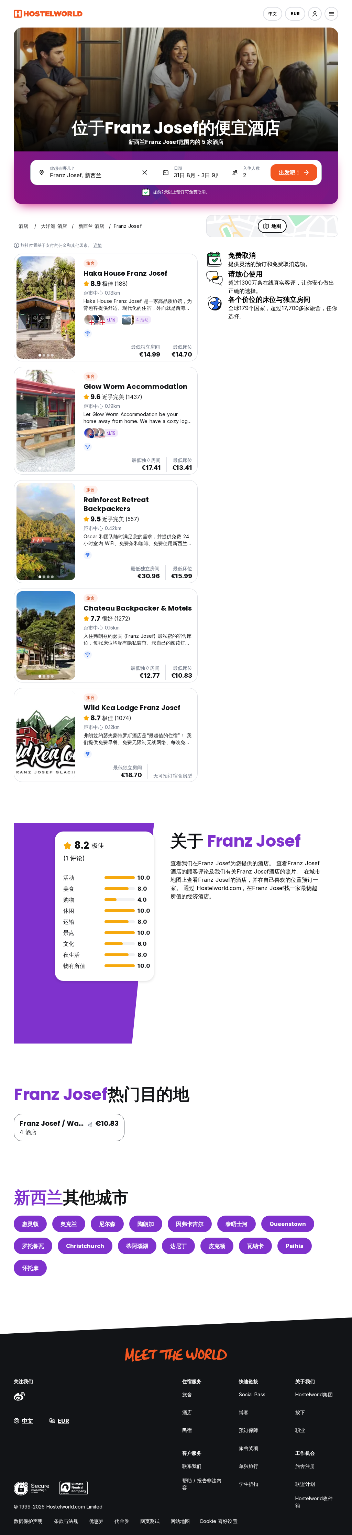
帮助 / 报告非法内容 (201, 1484)
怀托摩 (30, 1267)
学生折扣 (248, 1484)
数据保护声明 (28, 1521)
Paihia (295, 1245)
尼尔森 (107, 1223)
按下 (300, 1412)
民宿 (187, 1430)
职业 (300, 1430)
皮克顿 (217, 1245)
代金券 (121, 1521)
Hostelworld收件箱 (313, 1501)
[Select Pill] (315, 14)
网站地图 (180, 1521)
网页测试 (150, 1521)
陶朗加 (146, 1223)
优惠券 (96, 1521)
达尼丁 (178, 1245)
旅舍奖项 (248, 1448)
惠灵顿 (30, 1223)
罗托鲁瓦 (33, 1245)
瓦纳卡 (255, 1245)
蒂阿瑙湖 (137, 1245)
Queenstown (288, 1223)
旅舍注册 (305, 1466)
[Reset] (144, 172)
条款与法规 (66, 1521)
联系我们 (191, 1466)
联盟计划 (305, 1484)
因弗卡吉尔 (190, 1223)
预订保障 (248, 1430)
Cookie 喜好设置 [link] (219, 1521)
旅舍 (90, 263)
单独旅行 (248, 1466)
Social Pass (252, 1394)
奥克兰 (68, 1223)
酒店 (187, 1412)
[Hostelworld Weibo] (19, 1395)
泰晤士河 (237, 1223)
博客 (244, 1412)
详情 (98, 245)
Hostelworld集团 (313, 1394)
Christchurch (85, 1245)
